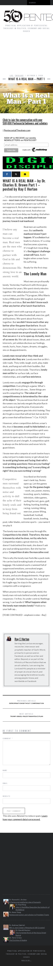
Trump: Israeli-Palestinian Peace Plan (26, 714)
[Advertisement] (26, 54)
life (11, 75)
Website (6, 796)
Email (5, 783)
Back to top (26, 960)
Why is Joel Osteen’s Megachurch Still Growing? (27, 928)
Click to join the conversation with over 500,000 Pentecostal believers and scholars (25, 121)
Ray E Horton (22, 639)
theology (19, 75)
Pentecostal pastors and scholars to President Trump (29, 915)
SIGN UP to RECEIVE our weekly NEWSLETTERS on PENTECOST (20, 139)
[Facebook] (7, 174)
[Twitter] (16, 174)
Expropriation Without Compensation (26, 701)
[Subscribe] (25, 174)
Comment (8, 738)
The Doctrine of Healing (18, 940)
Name (5, 770)
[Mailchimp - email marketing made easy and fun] (35, 152)
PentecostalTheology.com (17, 130)
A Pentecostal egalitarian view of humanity (25, 902)
